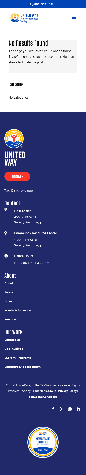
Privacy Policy (67, 390)
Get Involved (13, 348)
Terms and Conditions (43, 396)
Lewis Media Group (43, 390)
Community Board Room (22, 366)
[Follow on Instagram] (70, 409)
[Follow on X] (61, 409)
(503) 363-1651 (43, 4)
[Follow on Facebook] (53, 409)
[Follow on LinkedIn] (78, 409)
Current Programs (17, 357)
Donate (17, 176)
